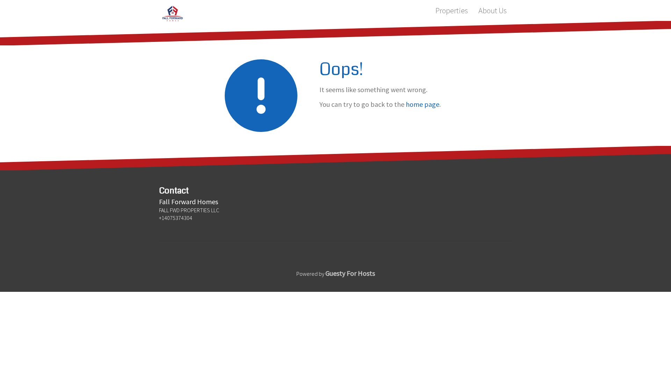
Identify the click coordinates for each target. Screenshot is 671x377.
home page (422, 104)
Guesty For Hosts (350, 273)
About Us (492, 10)
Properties (451, 10)
